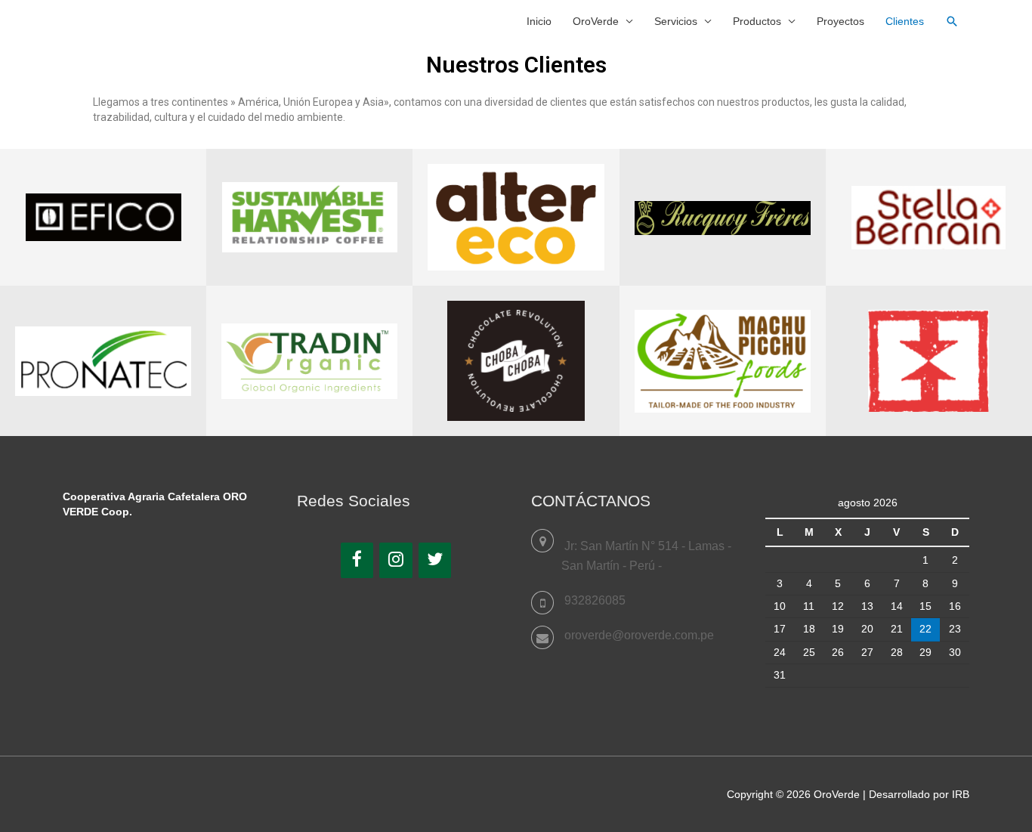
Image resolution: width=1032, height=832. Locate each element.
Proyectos (840, 21)
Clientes (904, 21)
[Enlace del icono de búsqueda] (952, 21)
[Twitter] (435, 560)
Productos (757, 21)
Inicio (539, 21)
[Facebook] (357, 560)
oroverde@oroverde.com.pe (639, 635)
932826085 (595, 600)
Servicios (675, 21)
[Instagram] (395, 560)
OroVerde (596, 21)
